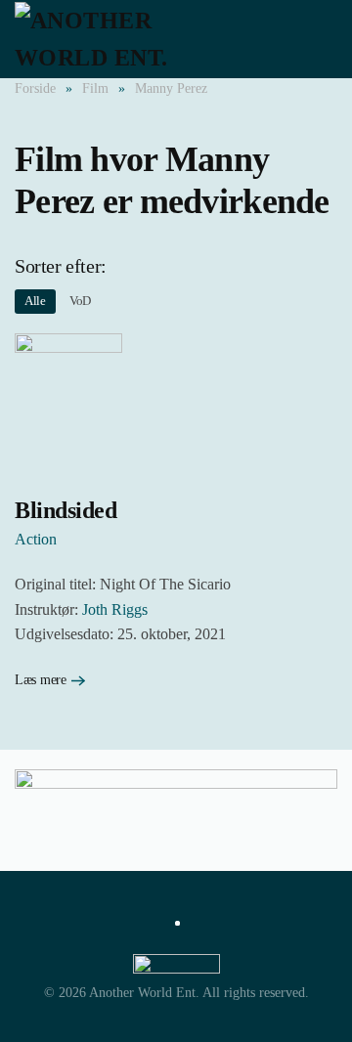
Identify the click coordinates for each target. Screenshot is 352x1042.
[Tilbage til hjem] (122, 39)
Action (36, 539)
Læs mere (40, 680)
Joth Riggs (115, 609)
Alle (35, 300)
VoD (80, 300)
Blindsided (65, 510)
